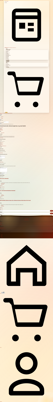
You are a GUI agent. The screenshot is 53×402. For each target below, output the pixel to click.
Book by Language (8, 49)
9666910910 (2, 184)
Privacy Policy (7, 64)
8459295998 (2, 195)
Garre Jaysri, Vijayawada (4, 178)
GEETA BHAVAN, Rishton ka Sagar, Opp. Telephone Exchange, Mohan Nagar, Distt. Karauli (15, 200)
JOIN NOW (6, 112)
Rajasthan (2, 205)
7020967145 (1, 144)
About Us (7, 63)
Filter (1, 236)
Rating (1, 167)
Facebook (2, 116)
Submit (0, 123)
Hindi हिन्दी (7, 53)
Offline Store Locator (2, 227)
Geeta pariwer (2, 132)
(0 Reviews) (1, 127)
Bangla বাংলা (7, 51)
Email (1, 173)
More (6, 62)
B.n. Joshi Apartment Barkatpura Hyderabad (7, 190)
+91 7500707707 (26, 219)
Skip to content (1, 0)
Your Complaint (2, 122)
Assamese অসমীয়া (8, 50)
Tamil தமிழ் (7, 58)
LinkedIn (2, 118)
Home (1, 234)
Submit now (1, 159)
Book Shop (1, 129)
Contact (2, 237)
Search (51, 213)
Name (1, 172)
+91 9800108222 (26, 218)
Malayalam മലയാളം (8, 55)
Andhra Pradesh (3, 183)
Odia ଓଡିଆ (7, 57)
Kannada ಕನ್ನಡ (7, 54)
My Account (7, 61)
